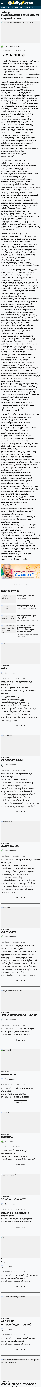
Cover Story (5, 8)
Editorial (15, 8)
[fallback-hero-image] (8, 599)
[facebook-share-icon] (11, 56)
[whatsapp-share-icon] (3, 56)
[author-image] (2, 46)
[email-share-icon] (19, 56)
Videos (27, 8)
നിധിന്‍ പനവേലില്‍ (12, 47)
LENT (21, 8)
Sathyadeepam (10, 673)
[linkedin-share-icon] (15, 56)
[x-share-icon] (7, 56)
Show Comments (20, 584)
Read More (20, 726)
